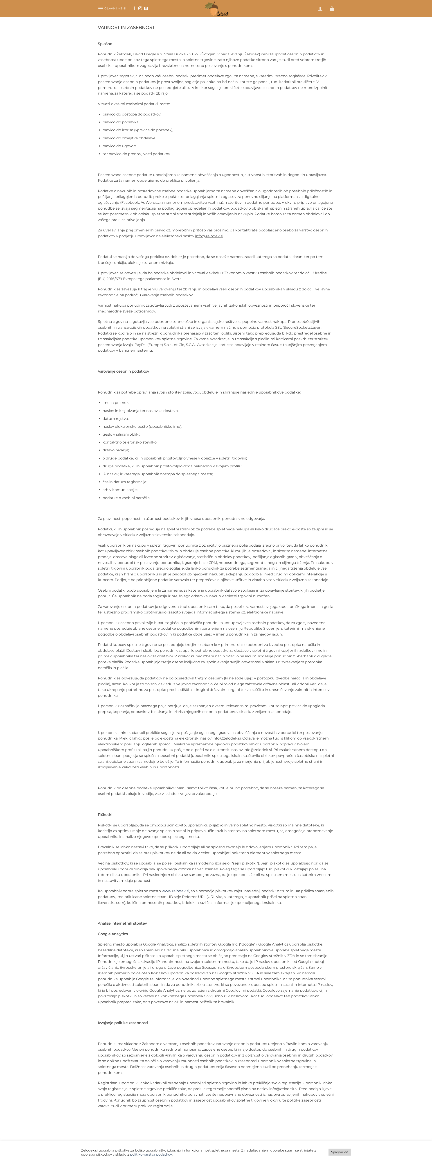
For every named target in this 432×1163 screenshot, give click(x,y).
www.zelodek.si (175, 891)
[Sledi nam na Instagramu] (140, 9)
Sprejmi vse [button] (339, 1152)
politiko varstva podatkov (151, 1154)
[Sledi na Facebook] (134, 9)
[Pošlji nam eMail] (146, 9)
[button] (112, 8)
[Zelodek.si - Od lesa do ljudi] (216, 8)
